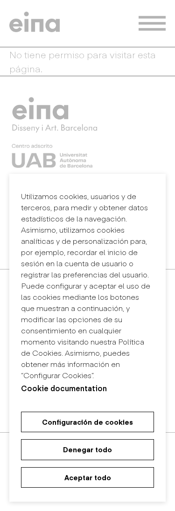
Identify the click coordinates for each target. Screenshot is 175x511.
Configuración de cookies (87, 422)
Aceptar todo (87, 477)
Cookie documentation (64, 388)
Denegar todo (87, 449)
